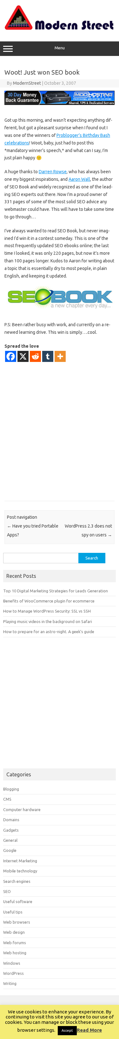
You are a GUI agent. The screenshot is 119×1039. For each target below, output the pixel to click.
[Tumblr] (47, 356)
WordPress (13, 973)
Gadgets (11, 830)
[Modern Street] (59, 28)
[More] (60, 356)
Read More (89, 1030)
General (10, 840)
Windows (11, 963)
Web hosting (14, 952)
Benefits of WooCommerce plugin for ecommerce (49, 601)
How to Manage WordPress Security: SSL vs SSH (47, 611)
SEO (7, 891)
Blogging (11, 789)
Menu (60, 48)
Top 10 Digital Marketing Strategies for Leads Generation (55, 591)
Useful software (17, 901)
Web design (14, 932)
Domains (11, 819)
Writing (10, 983)
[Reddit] (35, 356)
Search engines (16, 881)
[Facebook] (10, 356)
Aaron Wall (79, 179)
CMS (7, 799)
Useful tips (13, 912)
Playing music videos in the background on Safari (47, 621)
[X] (23, 356)
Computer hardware (22, 809)
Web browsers (16, 922)
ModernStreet (27, 83)
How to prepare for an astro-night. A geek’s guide (48, 631)
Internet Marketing (20, 861)
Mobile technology (20, 871)
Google (10, 850)
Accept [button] (67, 1030)
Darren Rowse (53, 171)
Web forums (14, 942)
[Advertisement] (59, 431)
